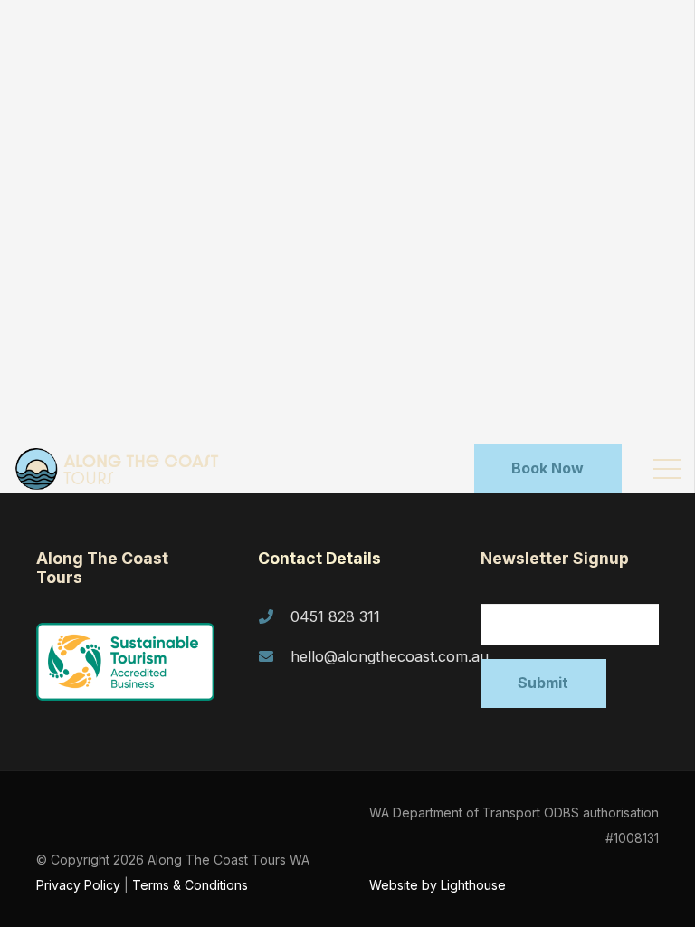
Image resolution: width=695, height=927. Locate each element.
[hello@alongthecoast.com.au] (274, 656)
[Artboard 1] (123, 469)
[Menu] (667, 469)
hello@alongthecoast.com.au (389, 656)
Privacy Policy (78, 885)
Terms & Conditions (190, 885)
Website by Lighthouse (437, 885)
